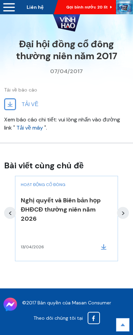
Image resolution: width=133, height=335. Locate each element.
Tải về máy (29, 127)
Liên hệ (35, 7)
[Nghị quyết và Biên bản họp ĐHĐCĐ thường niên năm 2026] (66, 218)
